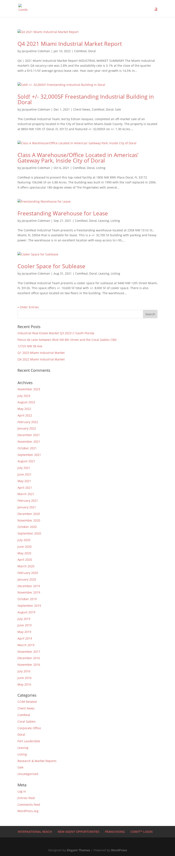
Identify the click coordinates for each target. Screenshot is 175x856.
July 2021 (24, 468)
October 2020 (27, 527)
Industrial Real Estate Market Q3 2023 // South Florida (56, 333)
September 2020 (29, 533)
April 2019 (25, 638)
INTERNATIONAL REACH (35, 832)
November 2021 (29, 442)
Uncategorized (28, 774)
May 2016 (24, 684)
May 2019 (24, 632)
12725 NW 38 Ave (30, 346)
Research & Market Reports (37, 761)
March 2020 (26, 566)
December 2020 (29, 514)
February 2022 (28, 422)
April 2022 (25, 415)
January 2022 (27, 428)
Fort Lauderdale (29, 741)
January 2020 (27, 579)
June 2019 (25, 625)
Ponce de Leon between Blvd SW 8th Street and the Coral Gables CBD (67, 340)
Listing (100, 168)
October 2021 (27, 448)
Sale (118, 109)
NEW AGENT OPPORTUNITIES (78, 832)
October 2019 (27, 599)
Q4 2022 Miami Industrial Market (41, 359)
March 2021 (26, 494)
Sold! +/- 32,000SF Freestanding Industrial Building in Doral (86, 99)
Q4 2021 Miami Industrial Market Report (70, 44)
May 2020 (24, 553)
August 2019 (26, 612)
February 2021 (28, 501)
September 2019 (29, 606)
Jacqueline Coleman (36, 51)
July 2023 (24, 396)
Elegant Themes (78, 850)
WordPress (119, 850)
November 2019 (29, 592)
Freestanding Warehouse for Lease (63, 213)
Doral (92, 51)
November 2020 (29, 520)
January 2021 (27, 507)
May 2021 (24, 481)
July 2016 (24, 671)
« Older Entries (28, 307)
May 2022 (24, 409)
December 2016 (29, 658)
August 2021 (26, 461)
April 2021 (25, 488)
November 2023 (29, 389)
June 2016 (25, 678)
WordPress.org (28, 811)
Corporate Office (29, 728)
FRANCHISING (115, 832)
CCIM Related (27, 702)
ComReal (80, 51)
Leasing (103, 221)
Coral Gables (27, 721)
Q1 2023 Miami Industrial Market (41, 353)
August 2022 (26, 402)
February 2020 (28, 573)
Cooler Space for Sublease (51, 266)
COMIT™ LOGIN (141, 832)
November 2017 (29, 652)
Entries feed (26, 798)
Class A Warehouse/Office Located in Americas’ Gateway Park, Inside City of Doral (78, 157)
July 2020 (24, 540)
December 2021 (29, 435)
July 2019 (24, 619)
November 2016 (29, 665)
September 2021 (29, 455)
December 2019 (29, 586)
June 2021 (25, 474)
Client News (81, 109)
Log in (22, 791)
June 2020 (25, 547)
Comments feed (29, 805)
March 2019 (26, 645)
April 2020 (25, 560)
